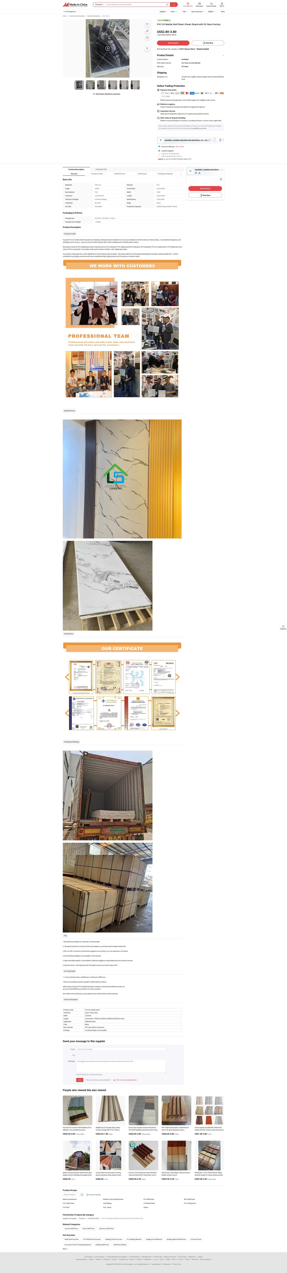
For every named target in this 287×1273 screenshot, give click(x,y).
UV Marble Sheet (149, 1203)
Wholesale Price (146, 1257)
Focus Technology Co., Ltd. (129, 1264)
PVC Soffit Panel (68, 1203)
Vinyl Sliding (107, 1203)
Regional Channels (170, 1257)
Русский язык (123, 1259)
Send (80, 1080)
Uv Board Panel (196, 1239)
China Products (99, 1257)
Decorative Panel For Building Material (78, 1245)
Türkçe (187, 1259)
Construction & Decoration (77, 16)
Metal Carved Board (70, 1199)
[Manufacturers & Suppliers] (75, 4)
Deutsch (139, 1259)
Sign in (222, 6)
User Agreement (156, 1264)
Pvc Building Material (134, 1239)
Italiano (132, 1259)
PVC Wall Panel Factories (92, 1239)
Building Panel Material (154, 1239)
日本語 (168, 1259)
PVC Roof (66, 1207)
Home (64, 16)
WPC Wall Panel (189, 1199)
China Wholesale (134, 1257)
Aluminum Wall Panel (106, 1228)
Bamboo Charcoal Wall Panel (113, 1199)
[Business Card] (221, 179)
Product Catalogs (94, 1195)
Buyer (173, 11)
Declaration (166, 1264)
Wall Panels (106, 16)
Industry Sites (158, 1257)
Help (184, 11)
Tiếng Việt (195, 1259)
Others (146, 1207)
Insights (200, 1257)
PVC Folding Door (190, 1203)
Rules (223, 11)
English (91, 1259)
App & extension (196, 11)
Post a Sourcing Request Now (125, 1080)
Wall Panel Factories (72, 1239)
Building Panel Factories (113, 1239)
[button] (176, 174)
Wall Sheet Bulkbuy (120, 1245)
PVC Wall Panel (149, 1199)
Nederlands (147, 1259)
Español (98, 1259)
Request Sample (203, 49)
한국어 (162, 1259)
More (65, 1249)
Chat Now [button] (209, 43)
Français (114, 1259)
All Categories (70, 11)
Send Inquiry (173, 43)
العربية (155, 1259)
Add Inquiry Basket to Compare (108, 94)
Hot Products (89, 1257)
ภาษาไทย (180, 1259)
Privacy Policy (177, 1264)
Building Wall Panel (102, 1245)
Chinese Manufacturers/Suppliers (117, 1257)
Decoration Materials (93, 16)
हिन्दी (173, 1259)
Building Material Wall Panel (176, 1239)
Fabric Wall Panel (88, 1228)
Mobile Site (192, 1257)
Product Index (182, 1257)
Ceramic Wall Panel (71, 1228)
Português (106, 1259)
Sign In (160, 159)
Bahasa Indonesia (205, 1259)
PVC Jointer (107, 1207)
